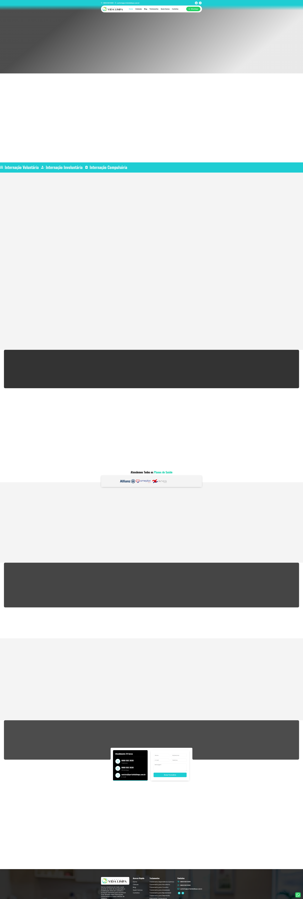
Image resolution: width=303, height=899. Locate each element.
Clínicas (135, 887)
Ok (184, 896)
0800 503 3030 (61, 377)
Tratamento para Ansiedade (160, 892)
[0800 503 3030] (117, 763)
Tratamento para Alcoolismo (160, 887)
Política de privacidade (193, 896)
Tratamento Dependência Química (162, 884)
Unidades (136, 9)
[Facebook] (196, 3)
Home (129, 9)
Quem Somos (167, 9)
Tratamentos (153, 9)
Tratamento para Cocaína (159, 889)
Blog (145, 9)
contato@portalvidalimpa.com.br (133, 776)
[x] (200, 3)
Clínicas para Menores (149, 454)
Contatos (177, 9)
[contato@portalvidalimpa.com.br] (117, 777)
